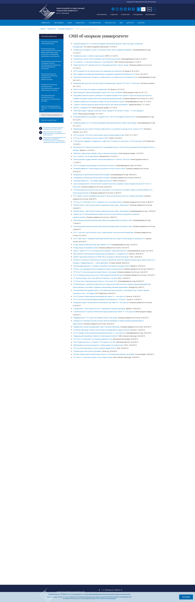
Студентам (113, 14)
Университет (45, 23)
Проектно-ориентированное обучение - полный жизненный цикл (51, 108)
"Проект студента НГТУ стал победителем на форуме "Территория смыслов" (100, 251)
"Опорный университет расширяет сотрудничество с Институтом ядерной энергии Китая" (104, 117)
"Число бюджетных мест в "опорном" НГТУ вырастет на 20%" (94, 342)
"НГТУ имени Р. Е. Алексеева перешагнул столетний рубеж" (93, 62)
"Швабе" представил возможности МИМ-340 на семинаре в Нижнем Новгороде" (101, 257)
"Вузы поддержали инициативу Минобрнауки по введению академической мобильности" (104, 74)
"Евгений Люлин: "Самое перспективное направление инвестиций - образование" (101, 205)
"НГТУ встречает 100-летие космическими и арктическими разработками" (99, 135)
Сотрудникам (137, 14)
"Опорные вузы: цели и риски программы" (87, 351)
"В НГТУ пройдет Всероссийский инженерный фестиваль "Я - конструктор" (99, 333)
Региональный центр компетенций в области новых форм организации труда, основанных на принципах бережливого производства (51, 52)
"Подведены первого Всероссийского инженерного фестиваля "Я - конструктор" (101, 302)
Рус (149, 9)
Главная (42, 29)
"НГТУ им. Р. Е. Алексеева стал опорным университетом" (92, 339)
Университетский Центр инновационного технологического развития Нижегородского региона (50, 87)
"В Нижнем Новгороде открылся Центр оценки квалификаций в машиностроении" (101, 330)
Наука (70, 23)
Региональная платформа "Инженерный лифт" (49, 42)
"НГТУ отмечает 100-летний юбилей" (86, 156)
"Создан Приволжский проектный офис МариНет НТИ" (92, 245)
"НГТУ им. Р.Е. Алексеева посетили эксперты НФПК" (91, 138)
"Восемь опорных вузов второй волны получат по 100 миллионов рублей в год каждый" (104, 354)
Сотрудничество (95, 23)
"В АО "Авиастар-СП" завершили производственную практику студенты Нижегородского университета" (109, 239)
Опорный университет (65, 29)
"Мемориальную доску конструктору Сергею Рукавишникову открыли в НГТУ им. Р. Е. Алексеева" (106, 83)
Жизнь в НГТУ (80, 23)
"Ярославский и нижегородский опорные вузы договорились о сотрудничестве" (100, 254)
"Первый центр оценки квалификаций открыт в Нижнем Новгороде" (96, 327)
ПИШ (121, 23)
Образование (58, 23)
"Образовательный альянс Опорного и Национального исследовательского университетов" (105, 77)
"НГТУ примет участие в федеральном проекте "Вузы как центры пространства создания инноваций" (108, 196)
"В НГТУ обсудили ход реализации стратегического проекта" (94, 165)
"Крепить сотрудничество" (82, 108)
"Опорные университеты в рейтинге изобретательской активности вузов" (99, 101)
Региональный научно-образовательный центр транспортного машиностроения (49, 76)
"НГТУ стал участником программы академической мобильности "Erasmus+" (99, 299)
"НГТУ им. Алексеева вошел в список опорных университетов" (94, 348)
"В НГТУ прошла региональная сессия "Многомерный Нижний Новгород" (98, 275)
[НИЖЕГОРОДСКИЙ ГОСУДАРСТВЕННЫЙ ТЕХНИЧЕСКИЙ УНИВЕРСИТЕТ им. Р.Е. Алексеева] (47, 12)
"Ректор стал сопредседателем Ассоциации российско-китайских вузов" (98, 269)
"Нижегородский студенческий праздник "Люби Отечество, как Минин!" (98, 92)
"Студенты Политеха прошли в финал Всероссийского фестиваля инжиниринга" (101, 105)
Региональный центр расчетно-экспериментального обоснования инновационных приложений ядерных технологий (51, 65)
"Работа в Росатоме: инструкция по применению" (90, 89)
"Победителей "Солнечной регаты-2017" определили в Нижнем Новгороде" (99, 309)
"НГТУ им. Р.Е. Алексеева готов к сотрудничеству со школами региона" (97, 202)
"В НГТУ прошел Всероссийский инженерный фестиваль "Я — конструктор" (99, 296)
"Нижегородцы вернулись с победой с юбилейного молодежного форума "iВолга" (101, 266)
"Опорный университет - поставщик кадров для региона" (93, 181)
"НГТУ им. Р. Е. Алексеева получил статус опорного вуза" (93, 357)
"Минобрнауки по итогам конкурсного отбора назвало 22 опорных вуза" (98, 345)
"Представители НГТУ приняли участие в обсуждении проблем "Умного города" (101, 65)
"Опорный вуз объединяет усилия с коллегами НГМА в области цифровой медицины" (103, 50)
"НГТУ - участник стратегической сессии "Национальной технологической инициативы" (103, 232)
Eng (153, 9)
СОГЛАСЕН (186, 597)
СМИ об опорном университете (51, 115)
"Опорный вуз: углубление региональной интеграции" (91, 175)
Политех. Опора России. (49, 120)
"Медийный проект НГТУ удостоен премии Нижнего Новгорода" (95, 318)
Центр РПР (130, 23)
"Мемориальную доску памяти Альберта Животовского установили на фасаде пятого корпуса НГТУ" (108, 129)
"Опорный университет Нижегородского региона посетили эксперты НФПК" (99, 168)
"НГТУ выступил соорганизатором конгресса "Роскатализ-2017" (95, 281)
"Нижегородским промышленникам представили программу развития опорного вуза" (102, 220)
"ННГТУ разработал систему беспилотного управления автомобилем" (97, 71)
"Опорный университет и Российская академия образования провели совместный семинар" (105, 123)
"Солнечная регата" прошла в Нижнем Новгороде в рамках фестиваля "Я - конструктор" (104, 312)
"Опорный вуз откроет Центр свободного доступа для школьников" (96, 59)
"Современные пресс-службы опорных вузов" (89, 56)
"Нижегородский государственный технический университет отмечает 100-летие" (101, 159)
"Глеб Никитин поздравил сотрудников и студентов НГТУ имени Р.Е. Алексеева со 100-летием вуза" (107, 141)
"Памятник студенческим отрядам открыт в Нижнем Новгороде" (95, 153)
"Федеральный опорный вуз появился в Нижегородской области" (95, 336)
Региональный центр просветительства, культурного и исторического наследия (50, 98)
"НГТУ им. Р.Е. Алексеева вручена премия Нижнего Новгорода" (95, 272)
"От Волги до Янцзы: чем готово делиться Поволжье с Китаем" (95, 278)
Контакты (141, 23)
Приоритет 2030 (110, 23)
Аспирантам (125, 14)
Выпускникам (150, 14)
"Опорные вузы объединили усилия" (85, 248)
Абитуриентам (101, 14)
